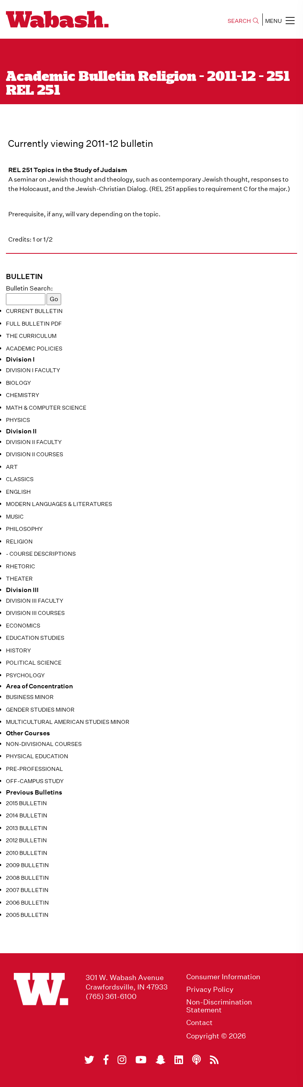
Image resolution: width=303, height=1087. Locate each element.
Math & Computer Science (46, 407)
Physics (18, 420)
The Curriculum (31, 335)
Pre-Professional (34, 768)
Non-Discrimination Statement (219, 1006)
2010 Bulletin (26, 852)
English (18, 491)
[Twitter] (89, 1060)
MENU (273, 20)
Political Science (34, 662)
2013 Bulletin (26, 828)
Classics (20, 479)
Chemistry (22, 395)
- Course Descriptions (41, 553)
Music (15, 516)
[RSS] (214, 1060)
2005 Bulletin (27, 914)
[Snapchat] (160, 1060)
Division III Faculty (34, 600)
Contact (199, 1023)
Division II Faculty (34, 442)
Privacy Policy (210, 989)
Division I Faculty (33, 370)
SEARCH (239, 20)
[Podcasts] (196, 1060)
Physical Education (37, 756)
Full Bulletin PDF (34, 323)
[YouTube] (140, 1060)
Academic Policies (34, 348)
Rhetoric (20, 566)
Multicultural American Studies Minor (67, 721)
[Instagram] (122, 1060)
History (18, 650)
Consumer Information (223, 977)
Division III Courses (35, 613)
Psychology (25, 675)
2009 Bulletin (27, 865)
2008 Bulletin (27, 877)
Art (12, 466)
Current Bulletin (34, 311)
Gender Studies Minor (40, 709)
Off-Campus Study (35, 781)
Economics (23, 625)
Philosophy (24, 528)
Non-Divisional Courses (44, 744)
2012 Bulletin (26, 840)
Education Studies (35, 637)
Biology (18, 382)
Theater (19, 578)
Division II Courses (34, 454)
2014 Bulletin (26, 815)
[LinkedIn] (178, 1060)
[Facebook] (105, 1060)
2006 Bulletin (27, 902)
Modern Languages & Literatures (59, 504)
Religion (19, 541)
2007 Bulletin (27, 890)
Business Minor (30, 697)
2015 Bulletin (26, 803)
